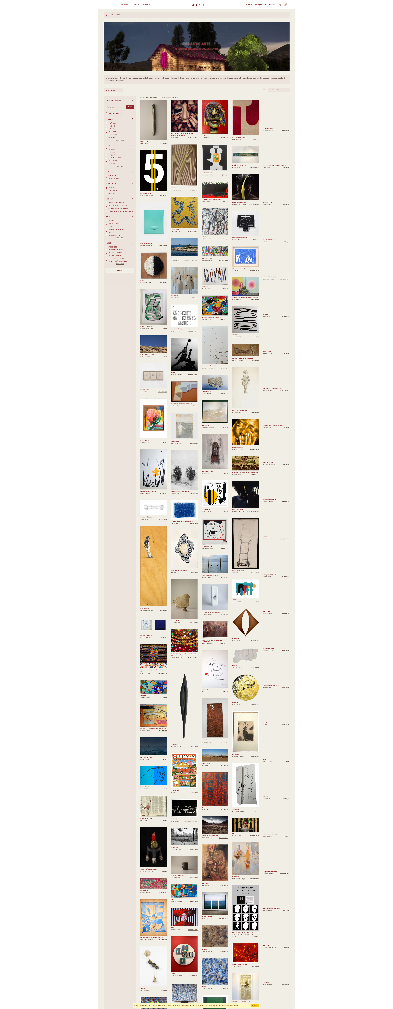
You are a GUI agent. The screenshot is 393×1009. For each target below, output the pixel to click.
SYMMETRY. (174, 847)
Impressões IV (144, 390)
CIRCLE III (235, 749)
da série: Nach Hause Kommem (212, 200)
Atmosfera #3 (267, 246)
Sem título (174, 296)
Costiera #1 (144, 142)
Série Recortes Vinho (239, 184)
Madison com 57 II (207, 258)
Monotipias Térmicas (209, 366)
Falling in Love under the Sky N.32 (151, 938)
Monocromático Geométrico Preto (275, 202)
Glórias (143, 696)
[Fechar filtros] (132, 100)
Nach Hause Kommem (270, 617)
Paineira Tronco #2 (177, 875)
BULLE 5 (265, 366)
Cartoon (205, 689)
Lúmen (173, 974)
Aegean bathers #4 (238, 315)
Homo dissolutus (238, 617)
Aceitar (254, 1005)
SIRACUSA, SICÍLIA (207, 917)
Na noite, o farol (146, 757)
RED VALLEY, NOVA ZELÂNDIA (210, 836)
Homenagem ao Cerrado (148, 491)
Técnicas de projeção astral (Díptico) (245, 344)
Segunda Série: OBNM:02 (240, 284)
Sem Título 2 (236, 685)
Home (110, 15)
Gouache (205, 286)
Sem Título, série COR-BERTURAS (181, 404)
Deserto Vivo (206, 763)
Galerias (146, 5)
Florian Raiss (144, 787)
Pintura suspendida (146, 244)
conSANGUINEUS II (268, 165)
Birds (264, 801)
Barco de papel (207, 392)
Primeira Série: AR (146, 517)
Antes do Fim (206, 509)
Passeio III (205, 237)
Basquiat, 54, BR (237, 138)
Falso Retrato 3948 (269, 552)
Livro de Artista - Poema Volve (242, 979)
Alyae (265, 580)
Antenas (174, 819)
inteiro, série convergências (272, 442)
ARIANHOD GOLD (237, 494)
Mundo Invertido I (146, 819)
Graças (173, 899)
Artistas (136, 5)
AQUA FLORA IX (267, 416)
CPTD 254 (143, 988)
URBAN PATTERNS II (268, 295)
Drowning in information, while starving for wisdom (182, 134)
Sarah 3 (265, 751)
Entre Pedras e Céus (147, 355)
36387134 (204, 986)
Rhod (172, 928)
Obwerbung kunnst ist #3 (271, 723)
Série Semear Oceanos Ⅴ (179, 570)
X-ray (204, 136)
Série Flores (144, 440)
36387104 (204, 949)
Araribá (204, 740)
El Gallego (175, 790)
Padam (234, 712)
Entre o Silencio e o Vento (180, 491)
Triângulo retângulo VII (271, 904)
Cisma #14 (174, 744)
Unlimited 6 (144, 890)
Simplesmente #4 (207, 471)
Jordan (173, 373)
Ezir (233, 880)
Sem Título (235, 381)
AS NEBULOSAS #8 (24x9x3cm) (211, 612)
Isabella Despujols (146, 327)
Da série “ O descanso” (239, 212)
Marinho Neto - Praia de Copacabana (245, 519)
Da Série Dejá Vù (207, 173)
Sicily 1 (204, 807)
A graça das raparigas (271, 867)
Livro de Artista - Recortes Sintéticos (276, 128)
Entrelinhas (175, 441)
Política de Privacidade (230, 1005)
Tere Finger (205, 883)
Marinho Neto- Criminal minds (273, 473)
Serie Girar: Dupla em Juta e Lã (242, 405)
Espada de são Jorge (239, 249)
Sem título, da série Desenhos (211, 318)
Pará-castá (175, 621)
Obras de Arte (111, 5)
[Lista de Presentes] (279, 5)
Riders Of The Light (269, 334)
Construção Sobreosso (148, 869)
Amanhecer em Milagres (210, 575)
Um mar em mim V (146, 635)
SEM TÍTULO (266, 666)
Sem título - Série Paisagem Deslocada (153, 729)
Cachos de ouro (237, 556)
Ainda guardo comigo (239, 457)
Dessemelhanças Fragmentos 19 (182, 521)
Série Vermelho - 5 (269, 501)
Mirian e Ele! (144, 608)
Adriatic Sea (175, 258)
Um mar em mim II (268, 694)
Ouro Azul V (175, 230)
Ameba (234, 646)
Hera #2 (265, 838)
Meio (141, 281)
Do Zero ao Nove (145, 193)
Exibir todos (120, 140)
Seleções (124, 5)
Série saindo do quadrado (271, 941)
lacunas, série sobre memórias (181, 329)
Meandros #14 (176, 188)
